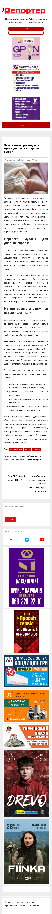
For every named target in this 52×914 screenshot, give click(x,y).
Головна (9, 902)
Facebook (27, 460)
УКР (26, 29)
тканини (36, 449)
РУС (26, 33)
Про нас (19, 902)
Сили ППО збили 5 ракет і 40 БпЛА (16, 478)
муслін (30, 209)
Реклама (23, 906)
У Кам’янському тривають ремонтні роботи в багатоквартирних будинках (37, 483)
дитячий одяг (16, 449)
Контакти (34, 906)
